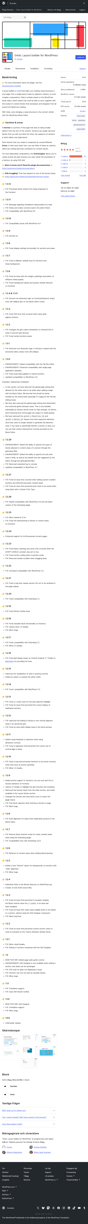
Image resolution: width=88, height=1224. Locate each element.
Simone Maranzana (14, 1152)
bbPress (6, 1194)
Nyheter (5, 1172)
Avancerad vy (66, 135)
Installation (34, 68)
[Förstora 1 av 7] (16, 1037)
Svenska (10, 1208)
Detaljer (7, 68)
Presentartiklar (73, 1180)
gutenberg (81, 120)
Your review (65, 175)
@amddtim (9, 661)
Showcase (28, 1168)
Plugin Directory (8, 10)
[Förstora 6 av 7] (54, 1037)
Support (83, 68)
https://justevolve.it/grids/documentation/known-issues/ (27, 176)
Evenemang (71, 1172)
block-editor (81, 116)
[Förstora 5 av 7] (35, 1061)
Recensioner (20, 68)
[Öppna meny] (84, 3)
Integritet (5, 1180)
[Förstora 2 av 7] (16, 1053)
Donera (70, 1176)
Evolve (19, 59)
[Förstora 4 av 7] (35, 1049)
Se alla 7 (83, 111)
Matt (5, 1191)
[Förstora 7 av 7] (54, 1049)
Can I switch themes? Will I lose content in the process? (24, 1117)
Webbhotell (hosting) (10, 1176)
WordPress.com (9, 1187)
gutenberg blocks (79, 125)
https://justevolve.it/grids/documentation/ (18, 168)
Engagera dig (72, 1168)
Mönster (27, 1180)
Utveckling (48, 68)
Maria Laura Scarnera (42, 1152)
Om (3, 1168)
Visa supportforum (68, 196)
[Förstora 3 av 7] (35, 1037)
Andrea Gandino (40, 1147)
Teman (26, 1172)
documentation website (11, 86)
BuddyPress (8, 1198)
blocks (74, 120)
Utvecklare (49, 1176)
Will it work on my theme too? (14, 1111)
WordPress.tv (51, 1180)
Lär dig (47, 1168)
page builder (81, 129)
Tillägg (26, 1176)
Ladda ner (80, 57)
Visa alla (82, 175)
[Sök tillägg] (25, 17)
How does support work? (12, 1124)
